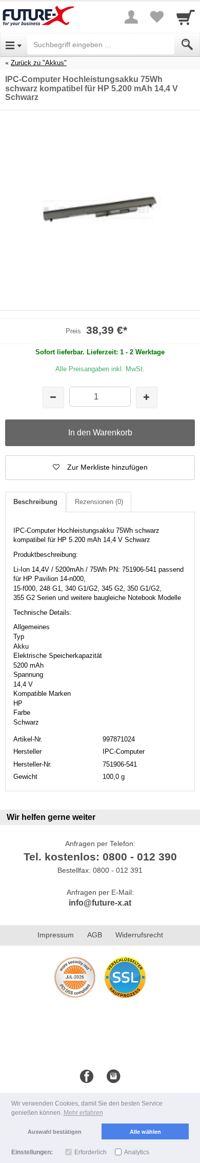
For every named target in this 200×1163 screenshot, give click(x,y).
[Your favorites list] (157, 17)
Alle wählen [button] (145, 1132)
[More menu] (131, 17)
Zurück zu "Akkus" (39, 63)
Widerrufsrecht (139, 935)
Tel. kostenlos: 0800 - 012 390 (100, 857)
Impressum (55, 935)
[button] (100, 467)
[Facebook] (86, 1077)
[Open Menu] (14, 44)
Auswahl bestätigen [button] (55, 1132)
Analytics (136, 1152)
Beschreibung (35, 502)
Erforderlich (90, 1152)
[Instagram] (113, 1077)
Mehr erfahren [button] (83, 1112)
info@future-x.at (100, 902)
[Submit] (187, 44)
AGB (94, 935)
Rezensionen (99, 502)
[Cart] (185, 17)
